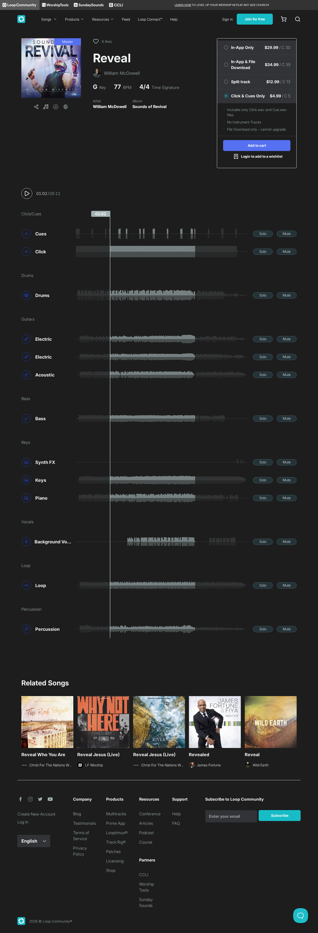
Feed (126, 19)
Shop (110, 870)
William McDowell (109, 106)
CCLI (143, 874)
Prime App (115, 823)
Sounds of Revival (149, 106)
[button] (51, 68)
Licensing (114, 860)
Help (173, 19)
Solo (262, 233)
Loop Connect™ (150, 19)
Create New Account (36, 814)
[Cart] (284, 19)
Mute (287, 233)
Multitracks (116, 813)
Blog (77, 813)
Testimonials (84, 823)
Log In (22, 822)
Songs (46, 19)
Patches (113, 851)
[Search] (298, 19)
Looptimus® (117, 832)
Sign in (227, 19)
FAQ (176, 823)
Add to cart (257, 145)
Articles (146, 823)
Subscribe (279, 815)
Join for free (255, 19)
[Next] (294, 723)
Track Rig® (116, 842)
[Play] (26, 193)
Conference (149, 813)
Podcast (146, 832)
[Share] (36, 106)
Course (145, 842)
